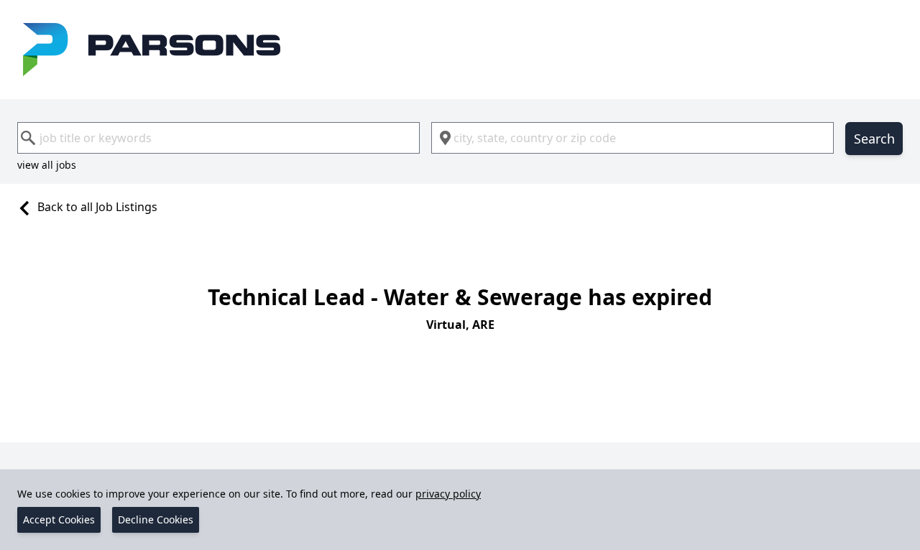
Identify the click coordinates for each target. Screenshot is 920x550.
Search (874, 138)
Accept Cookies (59, 519)
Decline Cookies (155, 519)
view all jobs (46, 165)
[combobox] (218, 138)
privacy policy (448, 493)
